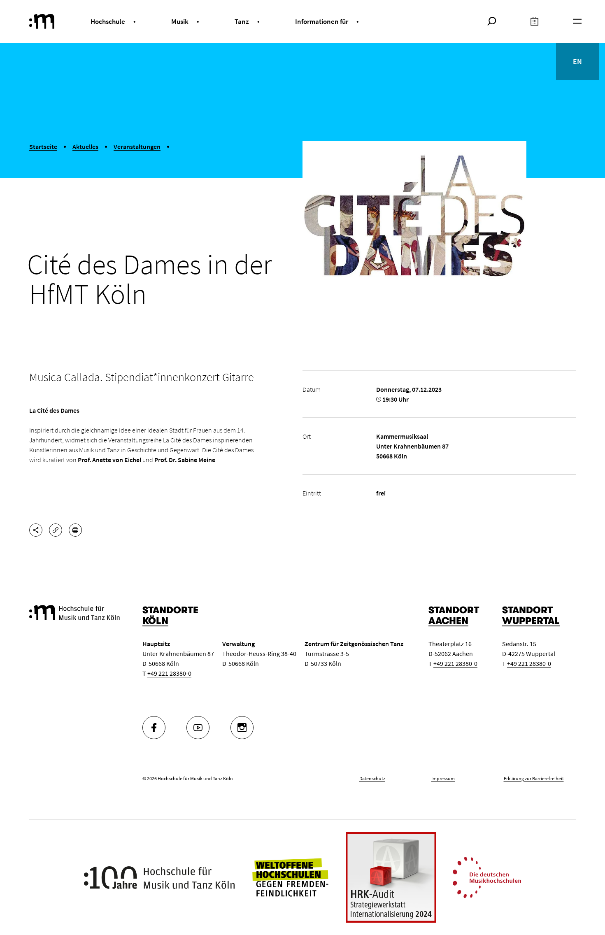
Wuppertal (531, 620)
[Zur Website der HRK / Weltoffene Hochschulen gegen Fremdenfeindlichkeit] (290, 876)
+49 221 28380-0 (169, 673)
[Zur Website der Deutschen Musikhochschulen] (487, 876)
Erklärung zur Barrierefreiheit (534, 778)
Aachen (448, 620)
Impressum (443, 778)
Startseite (43, 146)
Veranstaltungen (137, 146)
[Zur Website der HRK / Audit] (391, 877)
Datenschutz (372, 778)
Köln (155, 620)
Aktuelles (85, 146)
